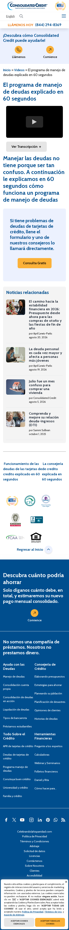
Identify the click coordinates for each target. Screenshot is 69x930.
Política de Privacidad (34, 836)
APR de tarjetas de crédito (18, 746)
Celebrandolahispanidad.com (34, 831)
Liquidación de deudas (16, 709)
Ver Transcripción (25, 146)
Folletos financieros (46, 771)
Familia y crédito (12, 796)
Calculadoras (41, 754)
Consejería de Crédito (45, 666)
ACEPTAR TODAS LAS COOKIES (50, 922)
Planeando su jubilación (48, 693)
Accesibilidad (34, 875)
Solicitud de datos (34, 851)
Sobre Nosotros (34, 865)
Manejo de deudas (14, 676)
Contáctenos (34, 861)
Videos (19, 70)
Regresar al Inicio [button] (30, 549)
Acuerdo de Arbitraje (14, 914)
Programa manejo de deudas (15, 768)
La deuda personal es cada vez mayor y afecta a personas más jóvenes (45, 354)
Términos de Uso (53, 911)
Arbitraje (34, 846)
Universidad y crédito (15, 787)
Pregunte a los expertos (48, 746)
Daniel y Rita (41, 780)
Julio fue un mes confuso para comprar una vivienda (42, 387)
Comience (50, 57)
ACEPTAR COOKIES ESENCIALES (19, 922)
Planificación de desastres (49, 702)
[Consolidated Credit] (27, 6)
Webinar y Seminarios (47, 763)
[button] (60, 6)
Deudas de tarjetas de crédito (16, 756)
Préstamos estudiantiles (17, 726)
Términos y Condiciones (34, 841)
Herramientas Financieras (45, 736)
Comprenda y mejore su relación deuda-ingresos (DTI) (44, 419)
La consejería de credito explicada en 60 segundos (52, 471)
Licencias (34, 856)
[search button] (21, 16)
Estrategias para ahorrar (48, 685)
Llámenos (18, 57)
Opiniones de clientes (47, 710)
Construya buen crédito (17, 779)
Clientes (34, 870)
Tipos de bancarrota (15, 718)
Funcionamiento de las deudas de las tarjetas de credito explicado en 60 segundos (22, 471)
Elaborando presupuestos (49, 676)
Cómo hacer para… (45, 788)
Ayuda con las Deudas (14, 666)
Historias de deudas (46, 718)
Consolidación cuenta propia (16, 687)
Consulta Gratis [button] (34, 263)
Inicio (7, 70)
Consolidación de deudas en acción (18, 699)
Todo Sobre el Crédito (14, 736)
